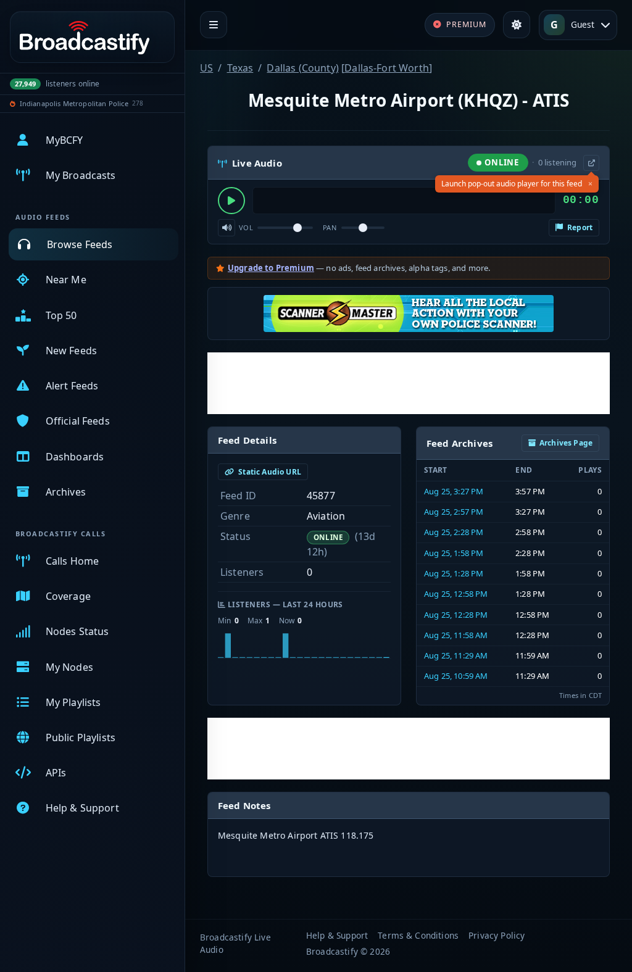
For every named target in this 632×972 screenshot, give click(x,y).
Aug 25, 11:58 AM (456, 635)
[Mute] (226, 227)
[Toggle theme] (516, 24)
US (206, 68)
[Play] (231, 200)
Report (578, 227)
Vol (246, 227)
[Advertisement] (408, 383)
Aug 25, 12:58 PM (456, 593)
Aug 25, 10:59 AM (456, 675)
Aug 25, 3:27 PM (453, 491)
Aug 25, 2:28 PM (453, 532)
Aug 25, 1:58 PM (453, 553)
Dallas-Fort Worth (386, 68)
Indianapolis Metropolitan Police (74, 103)
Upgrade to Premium (271, 267)
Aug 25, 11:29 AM (456, 655)
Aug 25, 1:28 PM (453, 573)
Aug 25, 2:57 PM (453, 511)
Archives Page (565, 443)
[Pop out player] (591, 163)
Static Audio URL (268, 472)
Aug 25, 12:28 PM (456, 614)
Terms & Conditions (418, 935)
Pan (329, 227)
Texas (240, 68)
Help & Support (337, 935)
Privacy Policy (496, 935)
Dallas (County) (302, 68)
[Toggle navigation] (213, 24)
